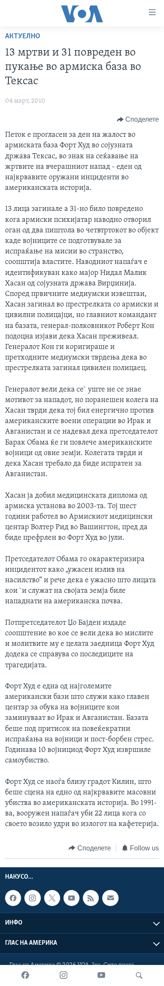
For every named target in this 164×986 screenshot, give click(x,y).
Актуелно (22, 36)
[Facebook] (25, 975)
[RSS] (91, 898)
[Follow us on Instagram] (32, 898)
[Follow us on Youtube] (71, 898)
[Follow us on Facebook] (13, 898)
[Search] (139, 975)
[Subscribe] (110, 898)
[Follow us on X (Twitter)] (52, 898)
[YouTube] (101, 975)
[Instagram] (63, 975)
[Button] (138, 119)
